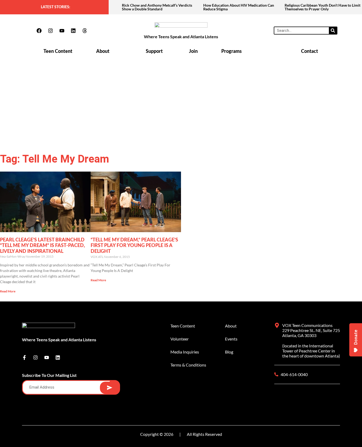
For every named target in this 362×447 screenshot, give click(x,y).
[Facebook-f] (24, 357)
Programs (231, 51)
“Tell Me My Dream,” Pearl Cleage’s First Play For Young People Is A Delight (134, 246)
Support (154, 51)
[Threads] (85, 30)
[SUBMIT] (109, 388)
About (102, 51)
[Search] (333, 30)
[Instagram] (50, 30)
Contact (309, 51)
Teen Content (57, 51)
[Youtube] (62, 30)
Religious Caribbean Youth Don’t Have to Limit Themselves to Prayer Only (322, 7)
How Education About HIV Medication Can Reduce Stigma (238, 7)
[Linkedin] (73, 30)
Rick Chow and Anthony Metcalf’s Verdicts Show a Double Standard (157, 7)
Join (193, 51)
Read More (7, 291)
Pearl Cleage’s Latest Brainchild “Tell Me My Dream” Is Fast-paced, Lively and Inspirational (42, 246)
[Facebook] (39, 30)
